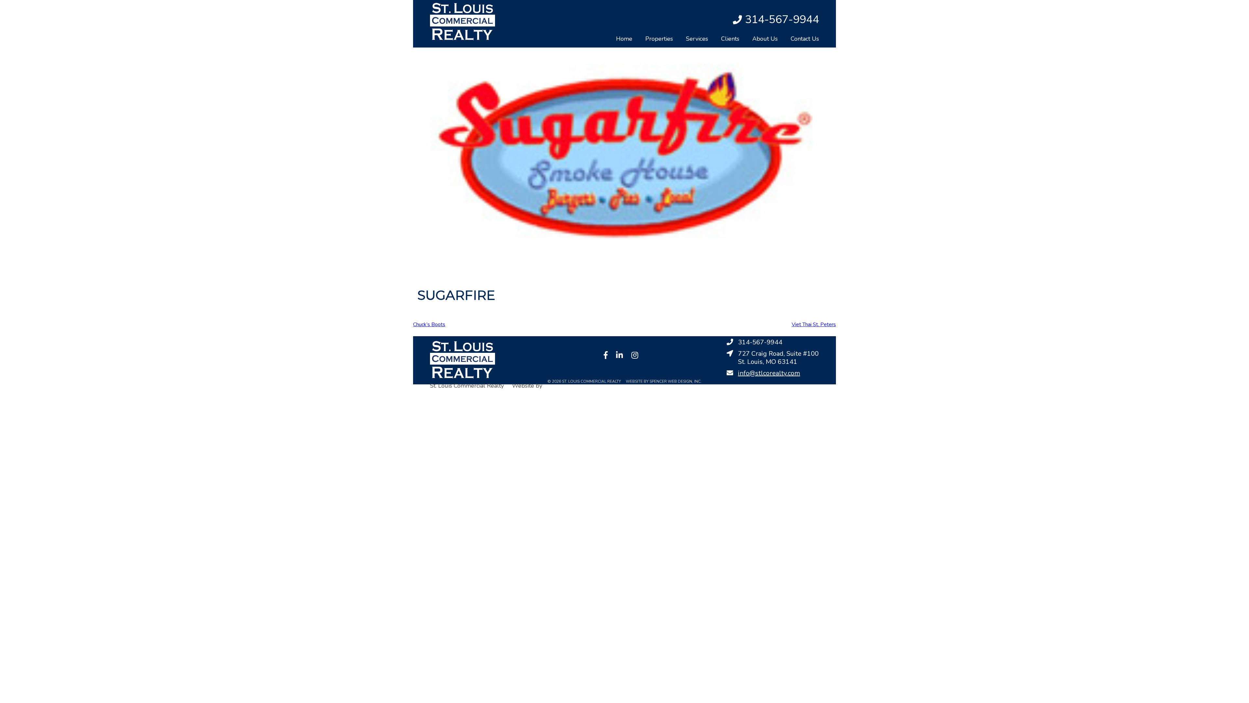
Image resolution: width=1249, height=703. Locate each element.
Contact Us (805, 39)
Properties (659, 39)
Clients (730, 39)
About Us (765, 39)
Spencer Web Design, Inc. (463, 394)
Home (624, 39)
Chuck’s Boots (429, 324)
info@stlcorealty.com (769, 373)
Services (697, 39)
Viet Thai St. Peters (814, 324)
